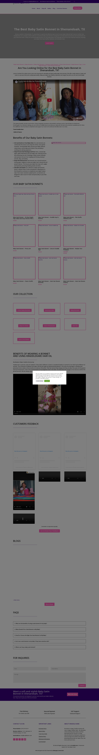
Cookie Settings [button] (40, 381)
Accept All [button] (47, 381)
